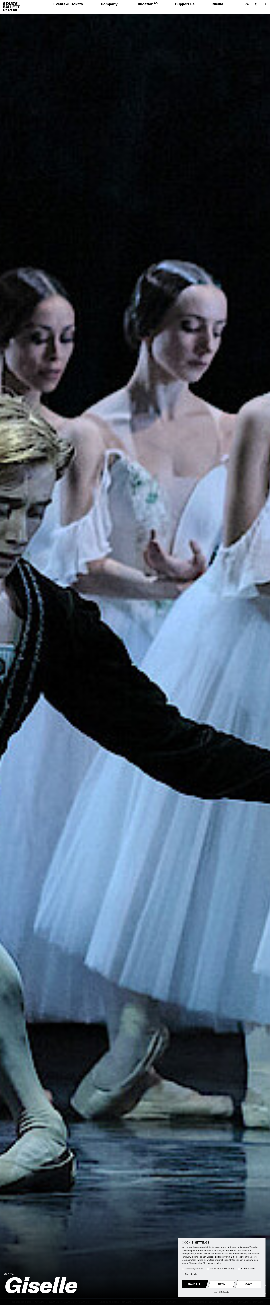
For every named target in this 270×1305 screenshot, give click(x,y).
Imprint (217, 1292)
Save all (194, 1284)
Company (109, 4)
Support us (184, 4)
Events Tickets (68, 4)
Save (248, 1284)
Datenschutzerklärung (192, 1260)
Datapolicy (225, 1292)
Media (217, 4)
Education (146, 4)
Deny (221, 1284)
